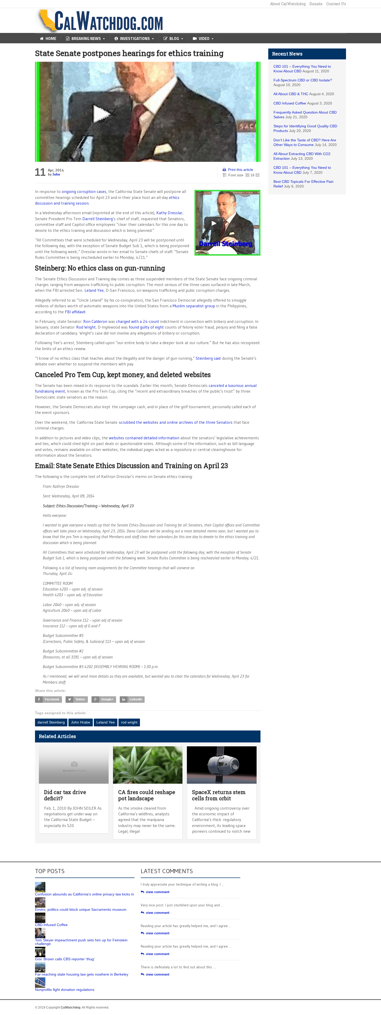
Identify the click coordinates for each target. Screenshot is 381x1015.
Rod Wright (86, 327)
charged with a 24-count (137, 321)
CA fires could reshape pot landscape (146, 795)
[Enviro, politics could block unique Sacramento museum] (40, 899)
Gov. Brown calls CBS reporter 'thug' (65, 959)
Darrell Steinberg (97, 218)
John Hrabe (80, 722)
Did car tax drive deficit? (65, 795)
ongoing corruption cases (84, 191)
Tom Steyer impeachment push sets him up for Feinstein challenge (81, 942)
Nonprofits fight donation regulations (64, 990)
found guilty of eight (146, 327)
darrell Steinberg (51, 722)
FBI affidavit (75, 311)
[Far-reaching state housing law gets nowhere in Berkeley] (40, 964)
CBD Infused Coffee (289, 103)
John (56, 174)
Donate (315, 4)
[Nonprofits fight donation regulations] (40, 979)
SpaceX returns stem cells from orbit (219, 795)
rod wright (129, 722)
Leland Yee (94, 290)
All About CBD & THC (290, 94)
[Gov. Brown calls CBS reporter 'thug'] (40, 949)
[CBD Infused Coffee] (40, 914)
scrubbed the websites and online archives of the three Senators (175, 422)
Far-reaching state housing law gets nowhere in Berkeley (81, 974)
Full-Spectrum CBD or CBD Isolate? (302, 80)
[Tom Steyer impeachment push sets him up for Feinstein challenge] (40, 930)
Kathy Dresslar (169, 212)
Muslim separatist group (194, 305)
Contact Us (336, 4)
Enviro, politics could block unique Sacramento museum (80, 909)
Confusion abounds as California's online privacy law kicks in (84, 894)
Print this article (240, 170)
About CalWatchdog (288, 4)
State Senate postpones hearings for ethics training (129, 53)
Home (51, 38)
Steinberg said (208, 358)
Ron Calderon (95, 321)
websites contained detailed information (144, 437)
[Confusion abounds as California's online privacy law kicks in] (40, 884)
